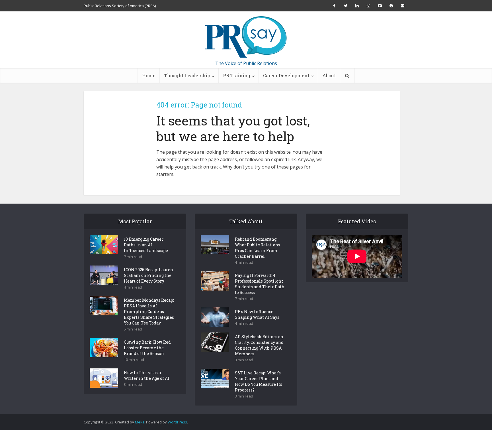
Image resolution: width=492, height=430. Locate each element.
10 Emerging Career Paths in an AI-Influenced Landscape (146, 244)
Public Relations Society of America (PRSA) (120, 5)
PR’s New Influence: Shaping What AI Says (257, 314)
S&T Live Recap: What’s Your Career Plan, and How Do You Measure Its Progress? (258, 381)
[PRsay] (246, 37)
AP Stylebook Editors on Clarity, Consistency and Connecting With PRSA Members (259, 345)
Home (148, 75)
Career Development (286, 75)
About (329, 75)
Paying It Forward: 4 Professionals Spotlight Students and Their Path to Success (259, 284)
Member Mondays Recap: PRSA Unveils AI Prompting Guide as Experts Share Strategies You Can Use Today (149, 311)
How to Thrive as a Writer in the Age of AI (146, 375)
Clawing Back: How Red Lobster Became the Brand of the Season (147, 347)
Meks (139, 422)
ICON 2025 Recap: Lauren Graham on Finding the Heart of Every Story (148, 275)
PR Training (236, 75)
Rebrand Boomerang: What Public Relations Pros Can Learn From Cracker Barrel (257, 247)
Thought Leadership (187, 75)
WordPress (177, 422)
